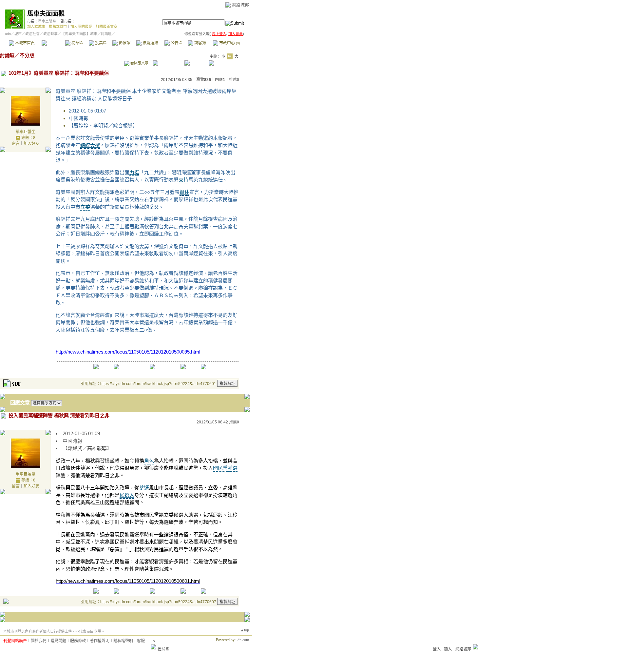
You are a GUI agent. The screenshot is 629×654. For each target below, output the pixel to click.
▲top (244, 630)
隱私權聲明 (123, 641)
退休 (184, 192)
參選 (144, 487)
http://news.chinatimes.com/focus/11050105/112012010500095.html (128, 352)
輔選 (233, 468)
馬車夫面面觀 (46, 13)
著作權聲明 (99, 641)
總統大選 (90, 145)
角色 (149, 460)
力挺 (134, 172)
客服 (141, 641)
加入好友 (31, 143)
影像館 (124, 43)
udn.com (242, 640)
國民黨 (220, 468)
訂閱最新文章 (106, 27)
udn (8, 34)
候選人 (127, 495)
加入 (448, 649)
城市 (18, 34)
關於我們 (39, 641)
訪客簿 (199, 43)
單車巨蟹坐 (47, 21)
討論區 (53, 43)
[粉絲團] (153, 646)
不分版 (27, 55)
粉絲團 (163, 649)
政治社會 (32, 34)
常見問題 (58, 641)
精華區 (76, 43)
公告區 (176, 43)
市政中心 (229, 43)
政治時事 (50, 34)
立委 (85, 207)
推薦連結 (150, 43)
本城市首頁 (24, 43)
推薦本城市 (58, 27)
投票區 (100, 43)
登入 (437, 649)
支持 (183, 179)
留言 (16, 143)
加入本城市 (36, 27)
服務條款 (78, 641)
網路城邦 (240, 4)
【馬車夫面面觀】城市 (79, 34)
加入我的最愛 (81, 27)
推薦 (234, 79)
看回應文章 (138, 63)
